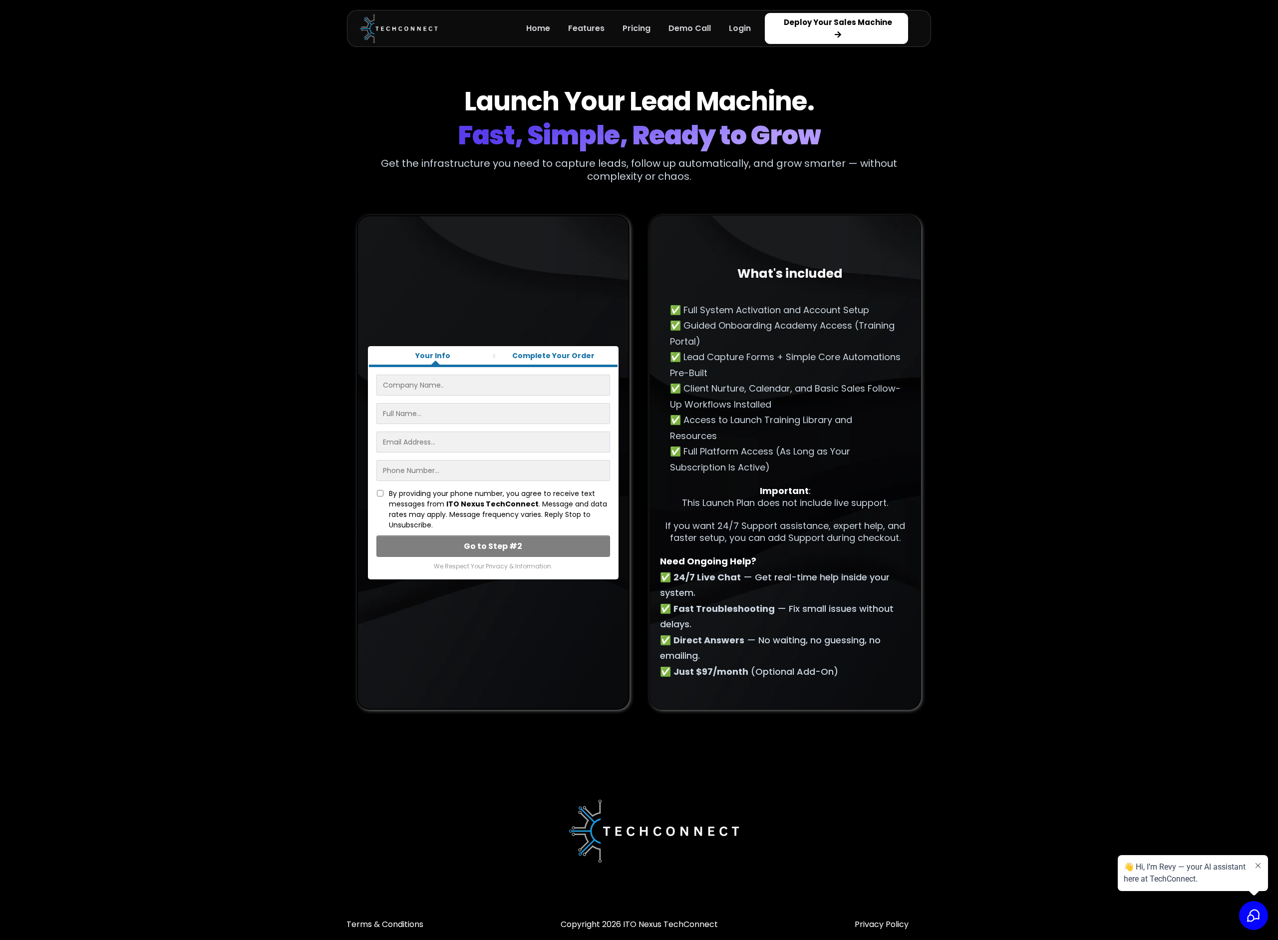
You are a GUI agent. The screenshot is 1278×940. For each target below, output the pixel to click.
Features (586, 28)
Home (538, 28)
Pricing (636, 28)
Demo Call (689, 28)
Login (740, 28)
